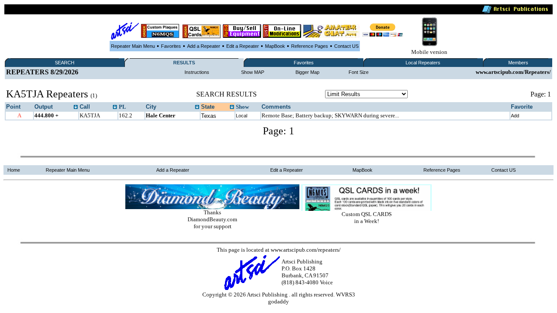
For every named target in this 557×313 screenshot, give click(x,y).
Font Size (359, 72)
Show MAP (252, 72)
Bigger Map (307, 72)
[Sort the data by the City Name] (197, 107)
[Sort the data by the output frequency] (76, 107)
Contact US (346, 46)
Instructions (197, 72)
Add (515, 115)
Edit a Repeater (242, 46)
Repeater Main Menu (133, 46)
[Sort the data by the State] (232, 107)
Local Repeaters (423, 62)
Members (518, 62)
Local (241, 115)
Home (13, 170)
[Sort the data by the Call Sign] (115, 107)
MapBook (275, 46)
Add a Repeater (203, 46)
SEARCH (64, 62)
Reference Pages (309, 46)
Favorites (171, 46)
